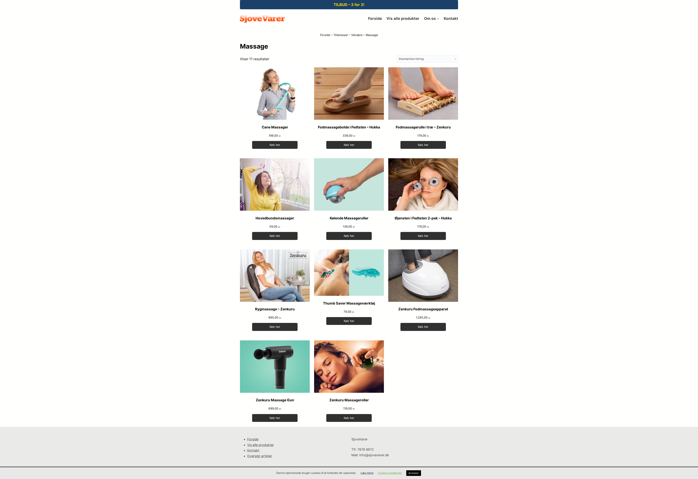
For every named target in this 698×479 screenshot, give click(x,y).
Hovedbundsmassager (275, 218)
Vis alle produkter (260, 445)
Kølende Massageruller (349, 218)
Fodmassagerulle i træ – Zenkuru (423, 127)
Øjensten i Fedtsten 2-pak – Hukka (423, 218)
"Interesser (340, 35)
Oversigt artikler (259, 456)
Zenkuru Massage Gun (275, 400)
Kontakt (253, 450)
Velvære (356, 35)
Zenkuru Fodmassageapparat (423, 309)
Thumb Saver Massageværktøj (349, 303)
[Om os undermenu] (438, 18)
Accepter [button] (413, 473)
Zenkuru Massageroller (349, 400)
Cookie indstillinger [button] (390, 473)
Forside (325, 35)
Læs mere (367, 473)
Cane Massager (275, 127)
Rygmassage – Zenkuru (275, 309)
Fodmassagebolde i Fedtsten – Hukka (349, 127)
